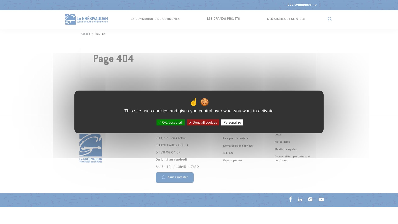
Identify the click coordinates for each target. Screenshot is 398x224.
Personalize (232, 122)
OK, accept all (172, 122)
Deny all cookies (204, 122)
